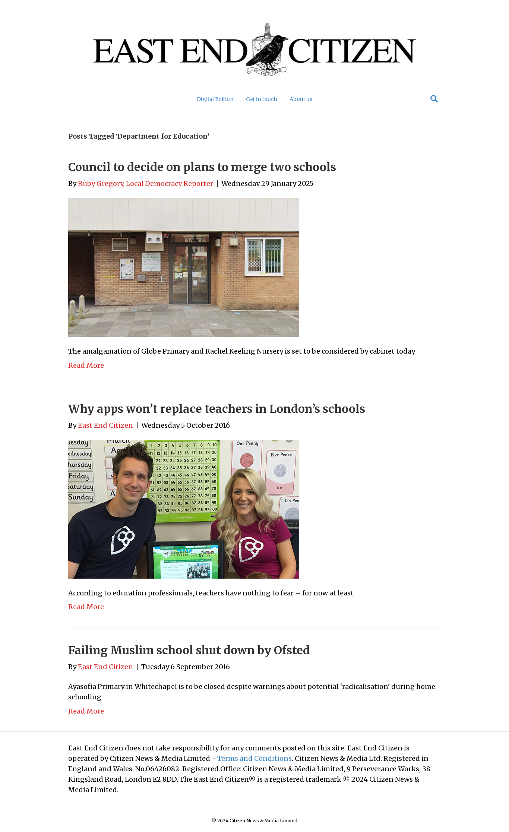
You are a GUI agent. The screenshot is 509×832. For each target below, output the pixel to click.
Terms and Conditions (254, 758)
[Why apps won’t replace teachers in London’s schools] (183, 508)
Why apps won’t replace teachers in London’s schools (216, 409)
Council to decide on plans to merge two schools (202, 167)
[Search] (434, 98)
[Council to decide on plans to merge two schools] (183, 267)
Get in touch (261, 99)
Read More (86, 365)
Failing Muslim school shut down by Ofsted (189, 650)
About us (301, 99)
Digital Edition (215, 99)
